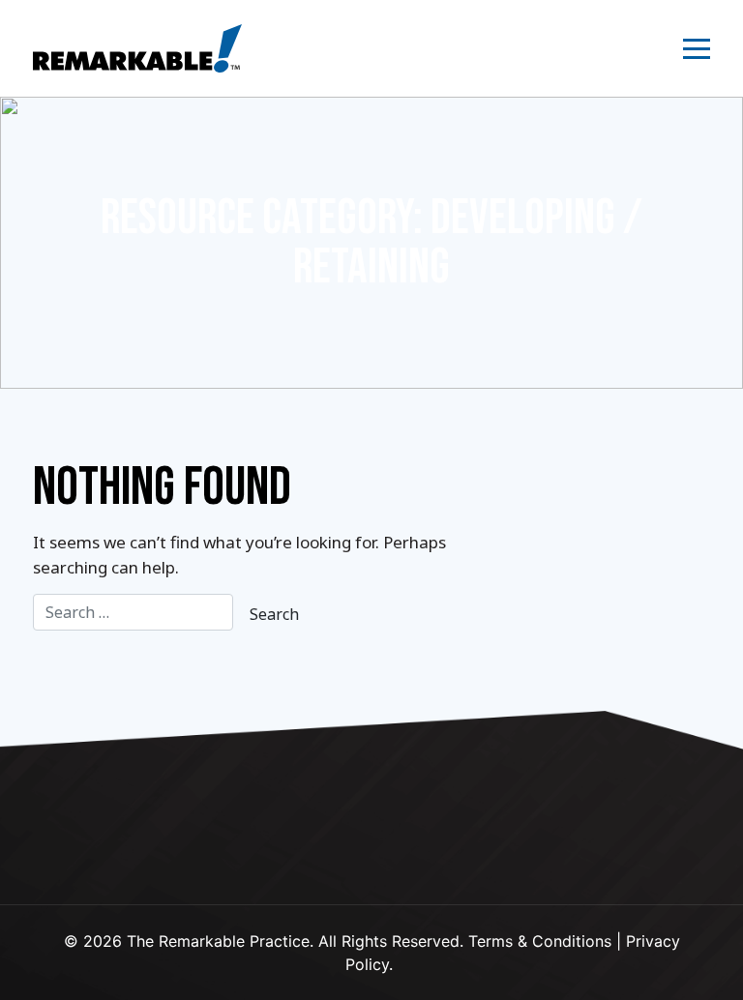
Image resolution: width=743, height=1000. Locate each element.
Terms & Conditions (539, 941)
